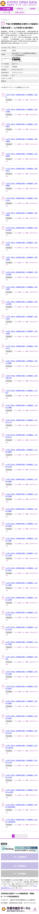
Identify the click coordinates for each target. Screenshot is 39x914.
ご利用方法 (19, 8)
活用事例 (32, 8)
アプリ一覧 (6, 12)
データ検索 (6, 8)
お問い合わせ (19, 12)
